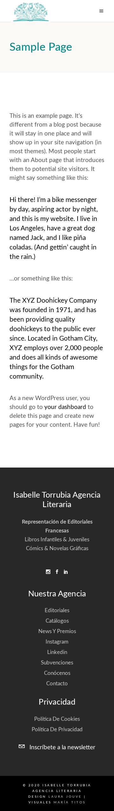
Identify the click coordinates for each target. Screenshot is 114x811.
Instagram (57, 641)
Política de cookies (57, 719)
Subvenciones (57, 662)
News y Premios (57, 631)
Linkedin (57, 652)
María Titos (70, 802)
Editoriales (57, 610)
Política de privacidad (57, 729)
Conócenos (57, 673)
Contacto (57, 683)
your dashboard (65, 407)
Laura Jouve (65, 796)
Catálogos (57, 621)
